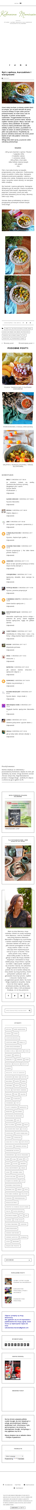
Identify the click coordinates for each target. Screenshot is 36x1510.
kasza (5, 332)
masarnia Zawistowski (13, 1185)
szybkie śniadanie (12, 1224)
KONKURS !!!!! (10, 1059)
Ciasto (16, 1033)
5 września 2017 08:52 (26, 499)
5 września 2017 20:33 (21, 667)
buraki (19, 1124)
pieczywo (25, 1194)
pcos (26, 1189)
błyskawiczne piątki (12, 1129)
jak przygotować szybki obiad (21, 328)
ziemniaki (24, 1237)
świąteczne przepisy (13, 1245)
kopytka (21, 1176)
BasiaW (8, 644)
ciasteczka (9, 1133)
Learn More (14, 1507)
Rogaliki (9, 1094)
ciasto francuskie (22, 1133)
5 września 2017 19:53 (18, 656)
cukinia (8, 1137)
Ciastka (8, 1033)
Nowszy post (8, 343)
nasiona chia (10, 1189)
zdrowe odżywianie (12, 1233)
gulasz (15, 1163)
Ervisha (9, 510)
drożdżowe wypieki (12, 1150)
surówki (9, 1220)
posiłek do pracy (11, 1202)
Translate (20, 1459)
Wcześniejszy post (26, 343)
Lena (8, 521)
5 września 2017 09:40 (17, 521)
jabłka (23, 1168)
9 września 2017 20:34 (19, 731)
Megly (8, 479)
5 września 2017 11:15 (21, 561)
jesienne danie (17, 1172)
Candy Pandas (11, 631)
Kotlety (24, 1064)
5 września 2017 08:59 (19, 510)
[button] (18, 3)
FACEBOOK (8, 1485)
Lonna (8, 720)
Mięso (12, 332)
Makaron (9, 1077)
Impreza (17, 1055)
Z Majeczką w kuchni (13, 533)
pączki (8, 1211)
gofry (8, 1163)
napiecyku (9, 667)
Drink (27, 1051)
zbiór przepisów (11, 1228)
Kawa (27, 1059)
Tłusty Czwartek (11, 1107)
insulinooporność (12, 1168)
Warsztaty (23, 1107)
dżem (20, 1159)
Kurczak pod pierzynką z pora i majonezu (21, 1290)
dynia (14, 1159)
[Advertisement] (18, 45)
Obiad (18, 332)
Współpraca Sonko (18, 338)
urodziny (24, 1224)
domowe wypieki (21, 1146)
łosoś (8, 1241)
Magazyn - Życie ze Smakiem (15, 1072)
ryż (24, 335)
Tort (17, 1103)
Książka (8, 1068)
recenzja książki (11, 1215)
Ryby (16, 1094)
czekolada (17, 1137)
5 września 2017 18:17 (19, 644)
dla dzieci (9, 1146)
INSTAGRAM (30, 1485)
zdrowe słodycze (12, 1237)
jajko (8, 1172)
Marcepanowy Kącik (13, 612)
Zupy (18, 1120)
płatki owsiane (18, 1211)
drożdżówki (10, 1155)
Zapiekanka (9, 1120)
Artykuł (8, 1029)
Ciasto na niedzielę (12, 1038)
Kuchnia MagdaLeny (13, 692)
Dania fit (22, 1042)
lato (22, 1181)
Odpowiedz (10, 493)
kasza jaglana (10, 1176)
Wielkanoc (18, 1111)
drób (7, 328)
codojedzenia (11, 574)
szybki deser (18, 1220)
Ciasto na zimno (11, 1042)
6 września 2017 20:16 (19, 720)
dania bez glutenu (12, 1142)
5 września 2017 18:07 (24, 631)
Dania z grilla (10, 1051)
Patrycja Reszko (12, 588)
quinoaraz (10, 680)
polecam (26, 332)
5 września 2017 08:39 (18, 479)
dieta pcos (24, 1142)
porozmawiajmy (20, 1198)
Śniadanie (16, 1241)
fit (26, 1159)
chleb (24, 1129)
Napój (17, 1081)
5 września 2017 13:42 (24, 574)
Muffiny (24, 1077)
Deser (20, 1051)
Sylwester (16, 1098)
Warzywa (6, 338)
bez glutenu (10, 1124)
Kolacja (16, 1064)
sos (26, 1215)
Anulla (8, 731)
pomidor (9, 1198)
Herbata (8, 1055)
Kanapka (19, 1059)
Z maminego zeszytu (13, 599)
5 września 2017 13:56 (25, 588)
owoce (19, 1189)
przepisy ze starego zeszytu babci (17, 1207)
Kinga (8, 656)
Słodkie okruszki (12, 499)
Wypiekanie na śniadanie (14, 1116)
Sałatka (23, 1094)
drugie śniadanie (22, 1155)
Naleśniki (9, 1081)
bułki (26, 1124)
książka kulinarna (12, 1181)
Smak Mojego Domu (13, 705)
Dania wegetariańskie (13, 1046)
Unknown (9, 561)
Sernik (8, 1098)
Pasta (17, 1085)
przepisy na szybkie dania (11, 335)
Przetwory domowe (19, 1090)
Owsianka (9, 1085)
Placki (8, 1090)
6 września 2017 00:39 (22, 680)
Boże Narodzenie (19, 1029)
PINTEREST (19, 1488)
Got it (22, 1507)
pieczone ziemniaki (12, 1194)
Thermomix (9, 1103)
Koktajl (8, 1064)
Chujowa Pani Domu (13, 546)
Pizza (23, 1085)
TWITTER (18, 1485)
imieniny (23, 1163)
